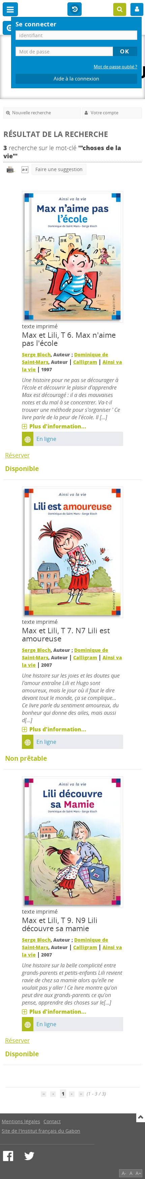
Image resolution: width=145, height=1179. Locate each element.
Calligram (85, 362)
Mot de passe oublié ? (115, 67)
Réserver (17, 455)
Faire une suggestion (59, 169)
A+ (138, 1173)
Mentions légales (21, 1121)
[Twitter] (29, 1156)
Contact (52, 1121)
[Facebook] (8, 1156)
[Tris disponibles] (25, 169)
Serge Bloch (36, 354)
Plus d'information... (57, 426)
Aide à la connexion (76, 78)
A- (124, 1173)
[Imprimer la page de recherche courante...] (11, 169)
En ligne (46, 439)
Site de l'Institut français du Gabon (41, 1131)
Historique (74, 9)
